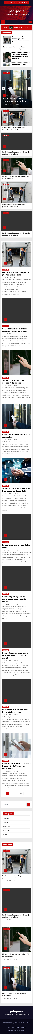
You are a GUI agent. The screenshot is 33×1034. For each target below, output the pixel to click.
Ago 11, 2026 (9, 104)
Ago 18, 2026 (8, 277)
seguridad (6, 72)
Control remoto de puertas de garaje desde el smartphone (14, 48)
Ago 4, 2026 (8, 493)
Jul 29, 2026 (8, 604)
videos (5, 834)
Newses (26, 1022)
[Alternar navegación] (22, 22)
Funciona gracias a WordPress (11, 1022)
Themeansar (16, 1024)
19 (20, 793)
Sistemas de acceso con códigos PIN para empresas (20, 56)
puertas (5, 822)
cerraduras (6, 818)
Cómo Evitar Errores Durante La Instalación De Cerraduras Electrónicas (16, 766)
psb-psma (16, 11)
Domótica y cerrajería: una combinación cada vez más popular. (14, 599)
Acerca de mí (15, 1027)
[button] (26, 22)
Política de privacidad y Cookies (16, 1030)
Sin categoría (7, 830)
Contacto (23, 1027)
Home (8, 1027)
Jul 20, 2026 (8, 715)
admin (16, 104)
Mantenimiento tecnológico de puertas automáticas (20, 39)
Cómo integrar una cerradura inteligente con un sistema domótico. (15, 655)
